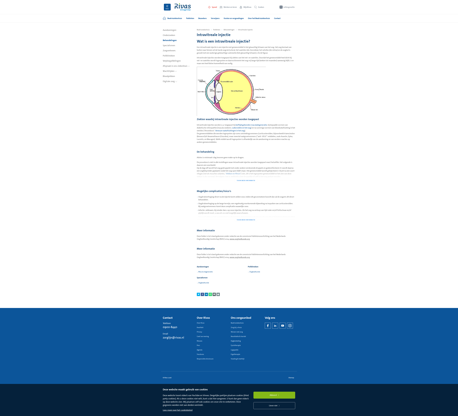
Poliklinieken (169, 55)
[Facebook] (268, 326)
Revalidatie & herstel (238, 336)
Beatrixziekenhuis (203, 30)
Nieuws (199, 341)
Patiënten (216, 30)
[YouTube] (283, 326)
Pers (198, 345)
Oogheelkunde (254, 272)
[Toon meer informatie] (246, 176)
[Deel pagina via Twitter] (198, 294)
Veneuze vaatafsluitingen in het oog (230, 130)
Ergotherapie (235, 354)
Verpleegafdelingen (172, 60)
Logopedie (234, 350)
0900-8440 (170, 327)
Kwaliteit (200, 327)
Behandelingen (170, 40)
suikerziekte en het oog (241, 128)
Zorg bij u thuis (236, 327)
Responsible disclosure (205, 359)
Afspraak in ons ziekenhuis (175, 66)
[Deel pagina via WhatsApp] (210, 294)
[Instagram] (290, 326)
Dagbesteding (236, 341)
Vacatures (200, 354)
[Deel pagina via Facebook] (202, 294)
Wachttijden (169, 71)
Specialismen (169, 45)
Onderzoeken (169, 35)
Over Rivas (200, 323)
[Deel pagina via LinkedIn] (206, 294)
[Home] (182, 7)
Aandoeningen (169, 30)
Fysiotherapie (236, 345)
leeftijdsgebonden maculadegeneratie (251, 125)
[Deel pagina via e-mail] (214, 294)
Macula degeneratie (205, 272)
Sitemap (291, 378)
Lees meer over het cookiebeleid (178, 410)
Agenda (199, 350)
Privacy (199, 332)
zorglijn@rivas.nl (173, 337)
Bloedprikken (169, 76)
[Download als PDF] (218, 294)
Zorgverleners (169, 50)
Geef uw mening (203, 336)
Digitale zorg (169, 81)
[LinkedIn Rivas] (275, 326)
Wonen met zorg (237, 332)
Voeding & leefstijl (237, 359)
